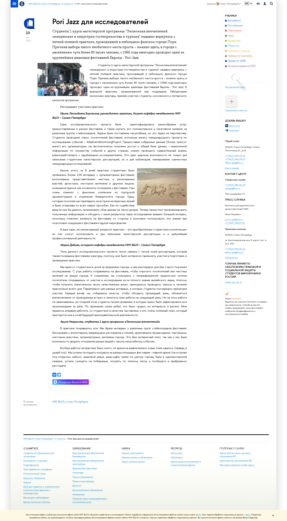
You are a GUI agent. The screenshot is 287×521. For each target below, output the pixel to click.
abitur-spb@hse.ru (234, 252)
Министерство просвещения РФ (236, 460)
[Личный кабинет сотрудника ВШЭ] (264, 3)
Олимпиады (77, 472)
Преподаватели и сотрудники (37, 469)
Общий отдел (232, 140)
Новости (61, 438)
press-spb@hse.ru (234, 219)
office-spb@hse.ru (234, 162)
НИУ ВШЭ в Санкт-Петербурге (70, 401)
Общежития (231, 257)
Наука (126, 448)
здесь (198, 514)
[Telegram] (59, 375)
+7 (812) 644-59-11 (235, 155)
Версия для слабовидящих (36, 497)
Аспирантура (78, 494)
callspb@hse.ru (232, 188)
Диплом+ (77, 485)
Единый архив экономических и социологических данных (186, 463)
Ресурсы (176, 448)
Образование (81, 448)
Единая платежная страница (36, 502)
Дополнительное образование (87, 490)
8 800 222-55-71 (233, 282)
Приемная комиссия (235, 228)
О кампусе (30, 448)
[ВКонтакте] (54, 375)
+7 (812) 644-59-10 (235, 159)
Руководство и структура (35, 460)
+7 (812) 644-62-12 (235, 248)
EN (251, 3)
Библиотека (176, 453)
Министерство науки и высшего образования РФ (235, 455)
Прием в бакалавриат (82, 477)
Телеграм (234, 130)
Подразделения (31, 465)
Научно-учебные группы (133, 461)
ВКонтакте (234, 125)
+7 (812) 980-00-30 (235, 184)
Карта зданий (232, 168)
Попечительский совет (34, 473)
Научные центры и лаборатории (137, 457)
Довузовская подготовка (84, 468)
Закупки (27, 482)
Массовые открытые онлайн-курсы (237, 465)
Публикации (176, 457)
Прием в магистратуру (83, 481)
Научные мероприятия (133, 453)
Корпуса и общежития (34, 478)
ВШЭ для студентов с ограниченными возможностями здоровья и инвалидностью (41, 490)
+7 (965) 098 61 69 (235, 222)
